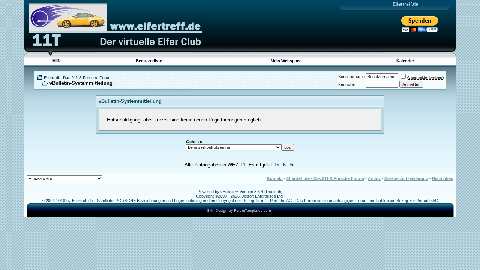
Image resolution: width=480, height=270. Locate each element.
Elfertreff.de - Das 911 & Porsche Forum (325, 178)
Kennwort (347, 84)
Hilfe (57, 60)
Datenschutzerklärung (406, 178)
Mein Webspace (286, 60)
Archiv (374, 178)
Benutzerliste (149, 60)
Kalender (405, 60)
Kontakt (275, 178)
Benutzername (351, 76)
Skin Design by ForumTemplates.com (239, 210)
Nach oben (442, 178)
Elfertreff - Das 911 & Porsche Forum (77, 77)
